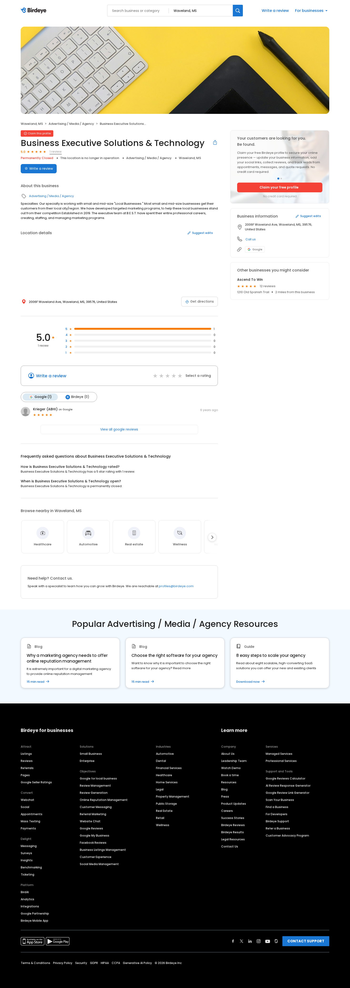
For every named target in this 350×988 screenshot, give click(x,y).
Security (81, 963)
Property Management (172, 796)
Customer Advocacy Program (287, 835)
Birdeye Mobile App (34, 921)
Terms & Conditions (35, 963)
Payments (28, 828)
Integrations (30, 906)
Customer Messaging (96, 807)
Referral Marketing (93, 814)
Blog (224, 789)
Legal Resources (233, 839)
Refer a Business (278, 828)
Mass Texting (30, 821)
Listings (26, 754)
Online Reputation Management (104, 800)
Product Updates (233, 804)
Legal (160, 789)
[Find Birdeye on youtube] (267, 941)
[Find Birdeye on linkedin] (250, 941)
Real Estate (164, 811)
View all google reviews (119, 429)
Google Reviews (91, 828)
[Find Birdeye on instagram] (258, 941)
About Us (228, 754)
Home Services (167, 782)
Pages (25, 775)
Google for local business (98, 778)
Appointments (31, 814)
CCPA (116, 963)
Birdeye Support (277, 821)
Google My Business (94, 835)
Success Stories (232, 818)
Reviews (27, 761)
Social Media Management (99, 864)
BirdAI (25, 892)
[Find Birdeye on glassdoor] (276, 941)
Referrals (27, 768)
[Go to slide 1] (278, 178)
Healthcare (164, 775)
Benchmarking (31, 867)
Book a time (230, 775)
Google (257, 249)
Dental (161, 761)
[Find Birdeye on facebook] (233, 941)
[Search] (238, 10)
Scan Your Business (280, 800)
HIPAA (105, 963)
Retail (160, 818)
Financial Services (169, 768)
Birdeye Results (232, 832)
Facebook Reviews (93, 843)
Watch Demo (231, 768)
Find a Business (277, 807)
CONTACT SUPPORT (305, 941)
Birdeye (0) (80, 397)
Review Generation (94, 793)
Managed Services (279, 754)
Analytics (27, 899)
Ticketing (27, 874)
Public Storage (166, 804)
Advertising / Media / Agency (71, 123)
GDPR (94, 963)
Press (225, 796)
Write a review (275, 10)
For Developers (276, 814)
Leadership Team (234, 761)
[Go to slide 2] (281, 178)
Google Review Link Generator (287, 793)
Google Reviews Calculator (285, 778)
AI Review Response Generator (288, 786)
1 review (56, 151)
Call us (250, 239)
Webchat (27, 800)
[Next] (212, 537)
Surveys (26, 853)
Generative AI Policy (137, 963)
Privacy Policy (62, 963)
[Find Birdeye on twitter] (241, 941)
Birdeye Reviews (233, 825)
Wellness (162, 825)
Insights (27, 860)
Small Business (91, 754)
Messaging (29, 846)
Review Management (95, 786)
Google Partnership (35, 913)
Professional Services (281, 761)
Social (25, 807)
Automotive (165, 754)
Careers (227, 811)
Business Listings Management (103, 850)
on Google (65, 409)
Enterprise (87, 761)
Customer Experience (95, 857)
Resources (228, 782)
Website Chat (90, 821)
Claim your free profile (279, 187)
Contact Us (229, 846)
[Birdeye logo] (34, 10)
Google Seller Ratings (36, 782)
